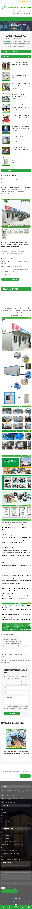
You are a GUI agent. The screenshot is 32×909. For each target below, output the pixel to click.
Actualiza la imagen (11, 888)
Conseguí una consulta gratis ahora (16, 906)
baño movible (5, 838)
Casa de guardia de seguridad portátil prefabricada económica (21, 127)
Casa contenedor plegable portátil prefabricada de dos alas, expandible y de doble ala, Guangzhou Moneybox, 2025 (21, 64)
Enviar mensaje (12, 713)
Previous (26, 723)
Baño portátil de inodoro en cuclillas (19, 159)
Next (30, 723)
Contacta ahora (9, 280)
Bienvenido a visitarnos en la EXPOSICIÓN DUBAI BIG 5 (16, 187)
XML (2, 825)
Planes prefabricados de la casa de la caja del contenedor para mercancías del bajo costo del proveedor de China (21, 106)
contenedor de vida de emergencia (12, 641)
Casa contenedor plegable (9, 841)
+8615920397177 (10, 802)
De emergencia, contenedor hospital (12, 644)
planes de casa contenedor (10, 637)
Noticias (3, 816)
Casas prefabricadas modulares (10, 854)
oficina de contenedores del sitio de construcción (15, 646)
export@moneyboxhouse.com (21, 14)
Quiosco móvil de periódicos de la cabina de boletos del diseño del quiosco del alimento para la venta (21, 117)
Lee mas (14, 67)
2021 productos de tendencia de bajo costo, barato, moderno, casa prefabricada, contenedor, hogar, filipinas (21, 85)
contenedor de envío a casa (9, 851)
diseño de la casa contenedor (10, 639)
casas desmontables (8, 648)
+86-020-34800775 (11, 795)
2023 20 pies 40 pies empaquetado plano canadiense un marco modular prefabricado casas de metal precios (21, 74)
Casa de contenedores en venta (10, 860)
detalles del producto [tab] (10, 289)
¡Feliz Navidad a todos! (8, 176)
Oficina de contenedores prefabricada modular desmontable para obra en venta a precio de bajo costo (16, 753)
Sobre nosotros (5, 819)
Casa (9, 39)
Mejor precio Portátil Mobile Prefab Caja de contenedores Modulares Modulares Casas (20, 96)
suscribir (25, 776)
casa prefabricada (6, 835)
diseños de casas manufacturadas (11, 844)
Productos (4, 813)
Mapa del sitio (5, 822)
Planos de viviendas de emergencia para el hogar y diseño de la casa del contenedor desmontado (15, 684)
